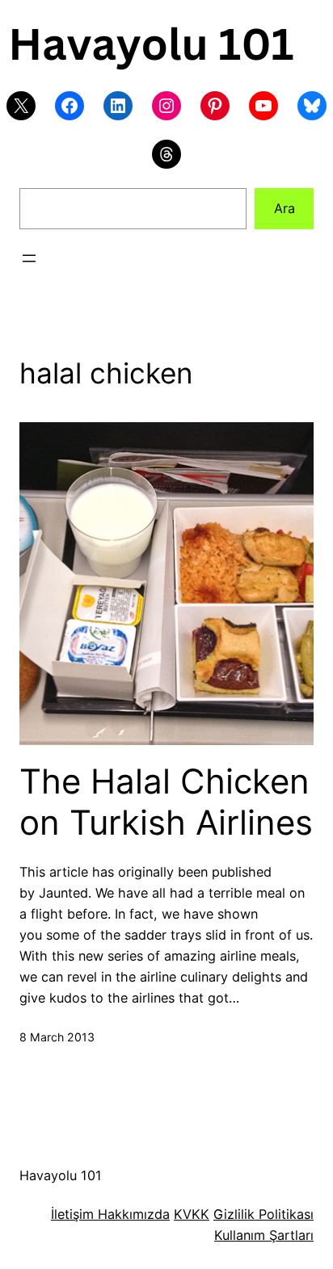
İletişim (72, 1214)
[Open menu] (29, 258)
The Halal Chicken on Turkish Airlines (166, 801)
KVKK (191, 1214)
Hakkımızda (132, 1214)
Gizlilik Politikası (263, 1214)
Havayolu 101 (60, 1175)
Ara (284, 208)
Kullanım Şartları (264, 1235)
